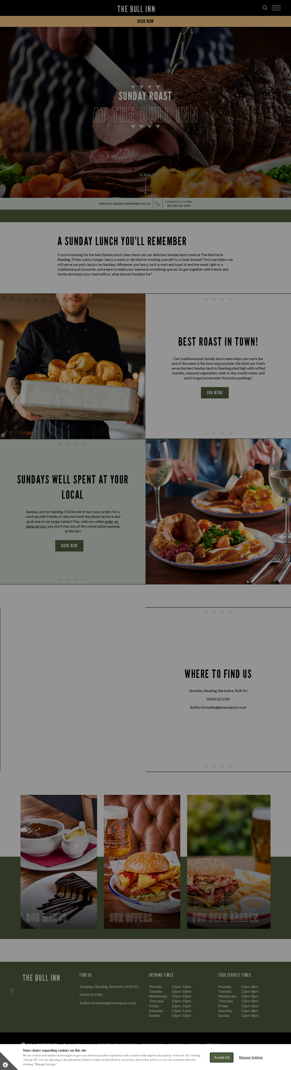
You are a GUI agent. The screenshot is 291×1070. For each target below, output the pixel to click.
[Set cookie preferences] (9, 1061)
